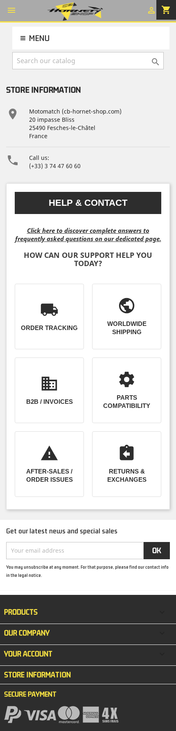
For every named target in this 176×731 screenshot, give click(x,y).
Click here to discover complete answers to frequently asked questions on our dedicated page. (88, 234)
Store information (37, 675)
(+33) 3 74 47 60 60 (55, 166)
